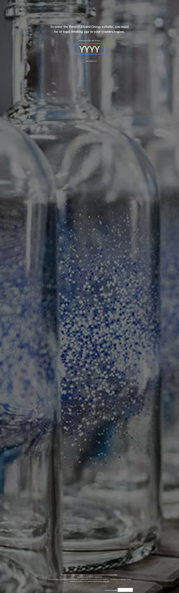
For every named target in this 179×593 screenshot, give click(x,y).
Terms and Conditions (97, 575)
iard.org (106, 581)
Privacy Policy (112, 575)
